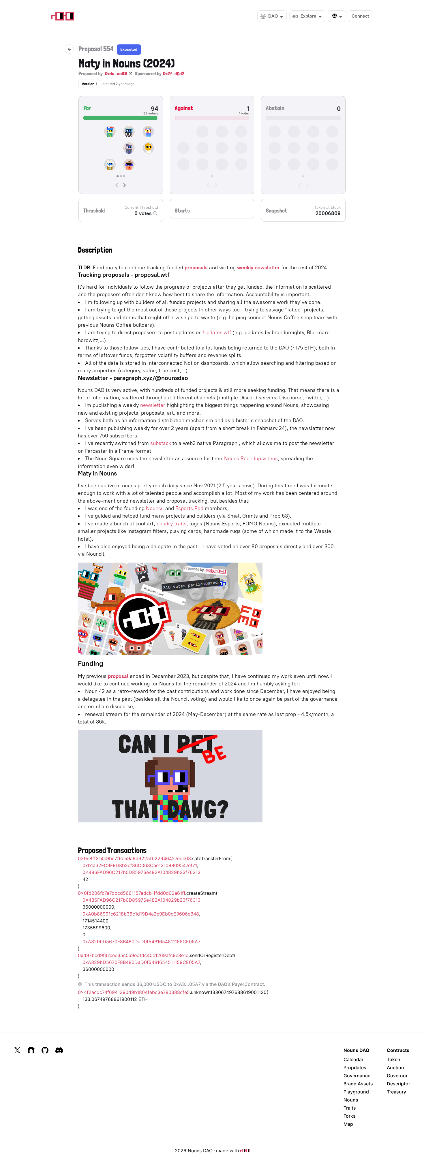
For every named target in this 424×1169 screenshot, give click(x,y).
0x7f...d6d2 (173, 73)
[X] (17, 1050)
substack (160, 443)
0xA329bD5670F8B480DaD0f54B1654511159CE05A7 (141, 941)
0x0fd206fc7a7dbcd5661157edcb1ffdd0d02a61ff (131, 893)
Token (393, 1059)
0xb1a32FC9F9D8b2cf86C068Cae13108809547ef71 (139, 865)
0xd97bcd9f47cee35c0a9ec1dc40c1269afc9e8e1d (133, 955)
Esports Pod (189, 508)
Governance (357, 1075)
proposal (118, 676)
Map (348, 1124)
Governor (397, 1075)
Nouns (351, 1100)
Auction (395, 1067)
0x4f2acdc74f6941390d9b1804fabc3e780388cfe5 (134, 992)
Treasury (396, 1092)
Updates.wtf (217, 332)
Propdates (355, 1067)
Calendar (353, 1059)
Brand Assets (358, 1084)
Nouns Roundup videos (251, 458)
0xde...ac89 (116, 73)
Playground (356, 1092)
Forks (350, 1116)
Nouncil (155, 508)
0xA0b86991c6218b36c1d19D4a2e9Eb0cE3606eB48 (140, 914)
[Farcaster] (31, 1050)
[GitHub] (45, 1050)
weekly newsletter (258, 267)
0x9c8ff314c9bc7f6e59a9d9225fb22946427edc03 (134, 858)
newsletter (152, 405)
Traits (350, 1108)
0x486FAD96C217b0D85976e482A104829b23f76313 (141, 872)
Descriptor (398, 1084)
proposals (196, 267)
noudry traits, (172, 523)
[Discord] (59, 1050)
